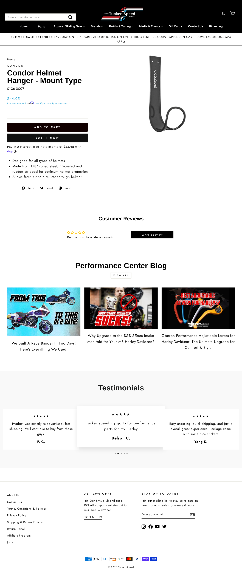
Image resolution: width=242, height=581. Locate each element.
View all (121, 275)
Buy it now (48, 138)
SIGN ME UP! (93, 517)
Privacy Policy (16, 515)
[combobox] (40, 17)
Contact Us (14, 502)
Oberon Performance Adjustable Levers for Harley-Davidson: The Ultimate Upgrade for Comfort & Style (198, 341)
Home (11, 59)
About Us (13, 495)
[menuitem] (23, 26)
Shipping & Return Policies (25, 522)
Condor (15, 66)
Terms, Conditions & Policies (27, 509)
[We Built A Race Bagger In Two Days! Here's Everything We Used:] (43, 311)
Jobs (10, 542)
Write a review (152, 235)
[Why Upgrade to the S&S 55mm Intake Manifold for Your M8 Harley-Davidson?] (121, 308)
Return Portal (16, 529)
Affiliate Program (19, 536)
